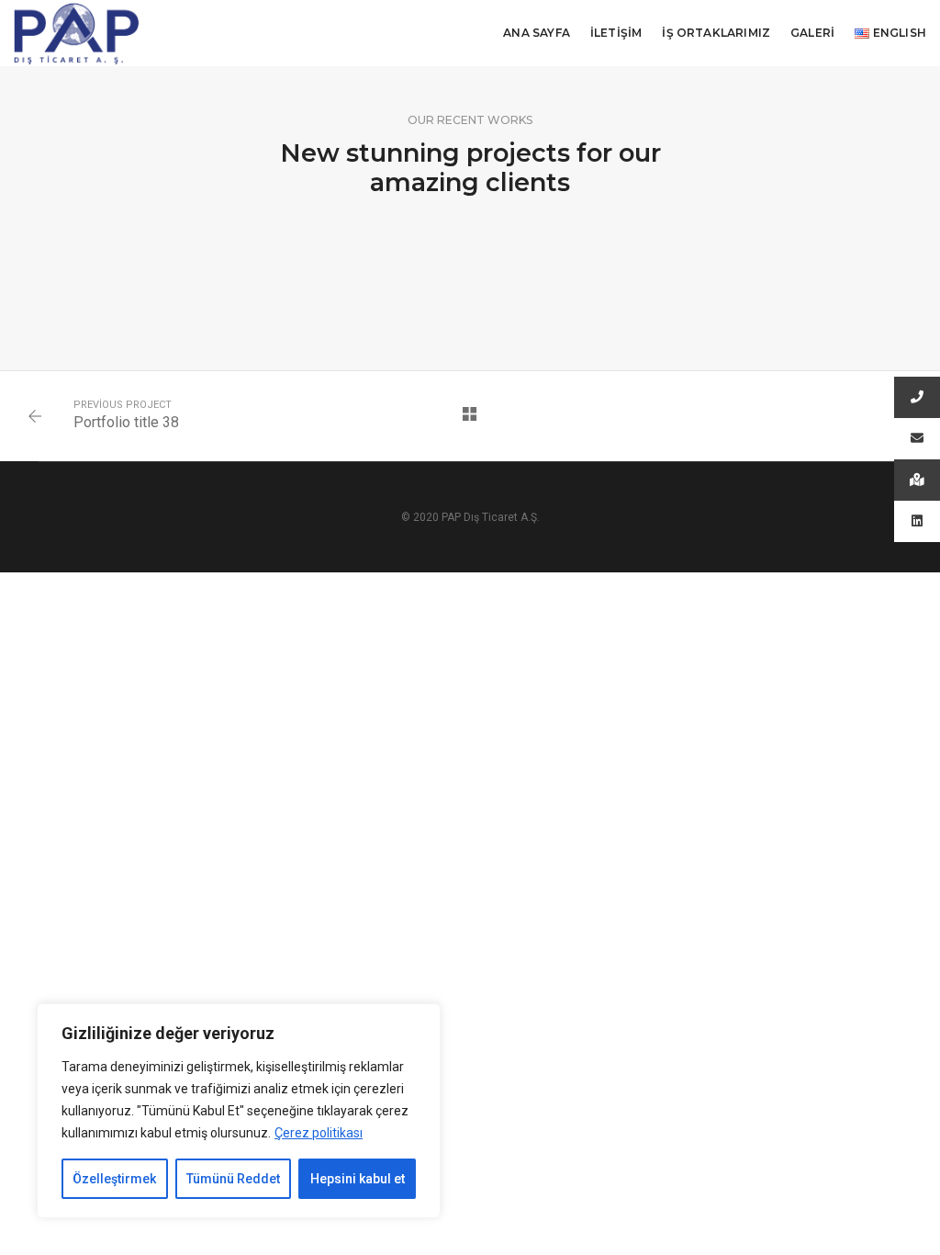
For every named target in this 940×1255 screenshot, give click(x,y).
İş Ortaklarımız (716, 33)
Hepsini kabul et (357, 1178)
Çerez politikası (318, 1132)
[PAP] (77, 32)
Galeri (812, 33)
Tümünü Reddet (233, 1178)
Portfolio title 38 (126, 422)
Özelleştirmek (114, 1178)
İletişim (616, 33)
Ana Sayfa (536, 33)
